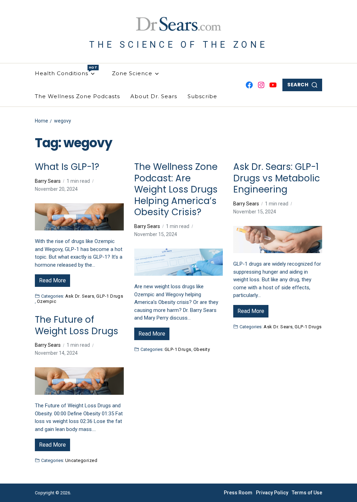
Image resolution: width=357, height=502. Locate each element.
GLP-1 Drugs (109, 295)
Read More (52, 280)
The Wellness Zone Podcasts (77, 96)
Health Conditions (64, 71)
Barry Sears (48, 181)
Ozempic (46, 301)
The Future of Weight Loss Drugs (76, 325)
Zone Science (132, 73)
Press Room (238, 492)
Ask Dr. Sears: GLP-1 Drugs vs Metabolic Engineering (276, 178)
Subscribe (202, 96)
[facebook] (249, 85)
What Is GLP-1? (67, 167)
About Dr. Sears (153, 96)
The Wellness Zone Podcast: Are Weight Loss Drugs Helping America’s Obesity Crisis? (176, 189)
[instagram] (261, 85)
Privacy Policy (272, 492)
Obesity (201, 349)
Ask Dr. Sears (79, 295)
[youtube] (273, 85)
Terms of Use (307, 492)
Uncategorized (81, 460)
